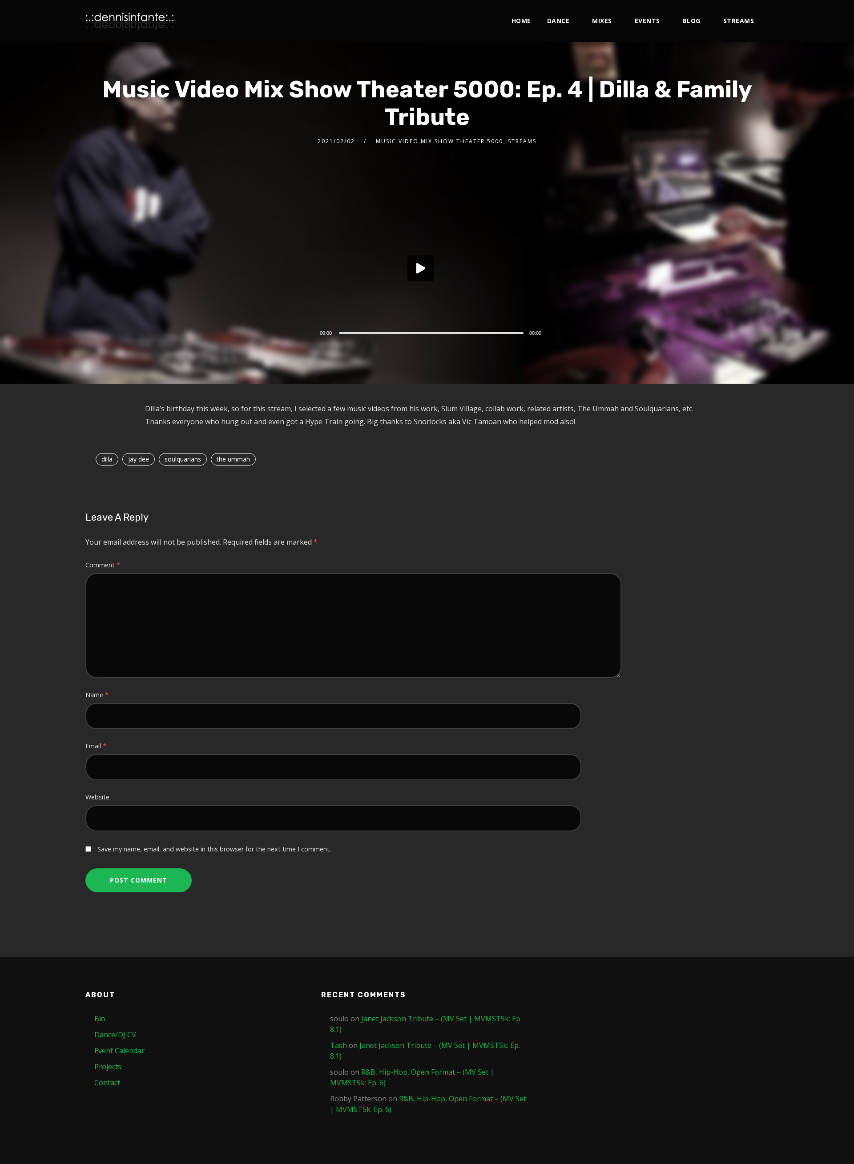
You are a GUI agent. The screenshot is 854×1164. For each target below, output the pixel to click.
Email (95, 746)
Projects (107, 1067)
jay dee (138, 459)
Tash (338, 1045)
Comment (102, 565)
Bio (99, 1019)
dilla (107, 459)
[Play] (300, 332)
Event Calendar (119, 1051)
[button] (420, 268)
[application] (434, 270)
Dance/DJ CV (115, 1035)
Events (647, 20)
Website (97, 797)
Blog (692, 20)
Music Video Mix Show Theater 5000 (439, 141)
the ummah (233, 459)
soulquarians (183, 459)
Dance (558, 20)
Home (521, 20)
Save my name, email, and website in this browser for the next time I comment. (214, 849)
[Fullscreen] (568, 332)
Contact (107, 1083)
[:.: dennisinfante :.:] (129, 21)
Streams (738, 20)
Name (97, 694)
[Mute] (555, 333)
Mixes (602, 20)
